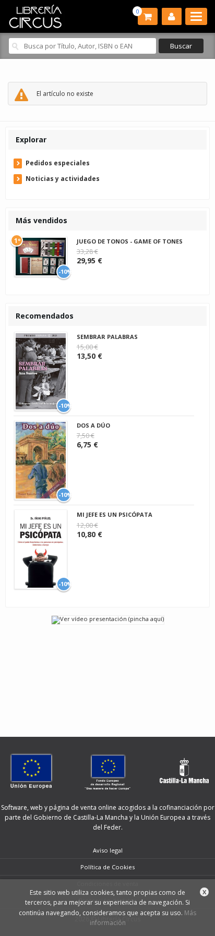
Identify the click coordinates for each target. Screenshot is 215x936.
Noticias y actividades (63, 178)
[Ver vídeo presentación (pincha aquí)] (107, 619)
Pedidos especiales (58, 163)
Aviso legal (108, 850)
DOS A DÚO (93, 425)
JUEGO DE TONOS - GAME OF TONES (130, 241)
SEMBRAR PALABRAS (107, 337)
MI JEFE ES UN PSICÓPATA (114, 514)
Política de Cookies (107, 867)
